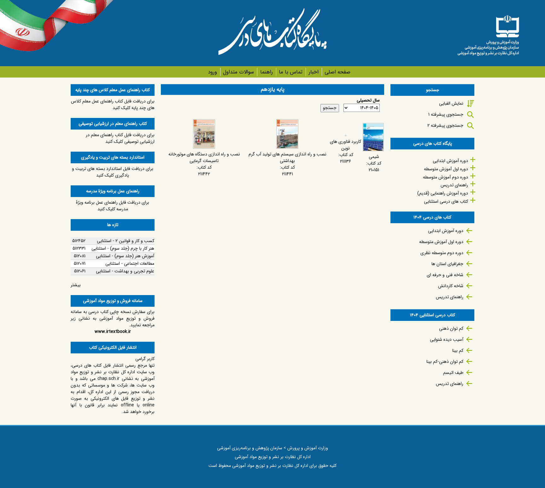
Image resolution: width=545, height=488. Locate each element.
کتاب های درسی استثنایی (446, 201)
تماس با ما (290, 72)
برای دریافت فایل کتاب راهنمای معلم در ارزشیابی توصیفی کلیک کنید (120, 138)
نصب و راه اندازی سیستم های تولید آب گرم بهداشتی (287, 157)
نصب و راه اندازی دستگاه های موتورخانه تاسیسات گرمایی (204, 157)
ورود (212, 72)
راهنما (266, 72)
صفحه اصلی (337, 72)
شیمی (374, 156)
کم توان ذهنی (451, 328)
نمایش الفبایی (451, 103)
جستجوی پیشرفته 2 (445, 125)
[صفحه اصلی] (488, 33)
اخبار (313, 72)
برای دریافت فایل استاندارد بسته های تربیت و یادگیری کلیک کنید (112, 172)
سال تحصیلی (368, 100)
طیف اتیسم (453, 372)
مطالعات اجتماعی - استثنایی (129, 263)
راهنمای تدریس (454, 185)
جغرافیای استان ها (447, 263)
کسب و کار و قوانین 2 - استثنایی (125, 240)
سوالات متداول (238, 72)
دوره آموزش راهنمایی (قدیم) (442, 193)
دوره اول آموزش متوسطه (446, 169)
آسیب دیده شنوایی (446, 339)
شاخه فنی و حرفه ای (445, 274)
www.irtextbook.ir (113, 331)
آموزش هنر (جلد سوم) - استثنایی (125, 256)
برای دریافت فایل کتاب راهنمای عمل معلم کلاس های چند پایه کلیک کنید (113, 104)
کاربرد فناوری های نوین (345, 145)
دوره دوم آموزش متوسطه (445, 177)
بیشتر (76, 285)
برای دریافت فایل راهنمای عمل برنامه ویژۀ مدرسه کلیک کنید (112, 205)
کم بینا (457, 350)
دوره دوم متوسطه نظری (441, 252)
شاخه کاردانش (450, 285)
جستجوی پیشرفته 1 (445, 114)
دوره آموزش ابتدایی (450, 160)
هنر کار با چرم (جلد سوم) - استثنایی (122, 248)
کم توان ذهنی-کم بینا (444, 361)
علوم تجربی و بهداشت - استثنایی (125, 271)
